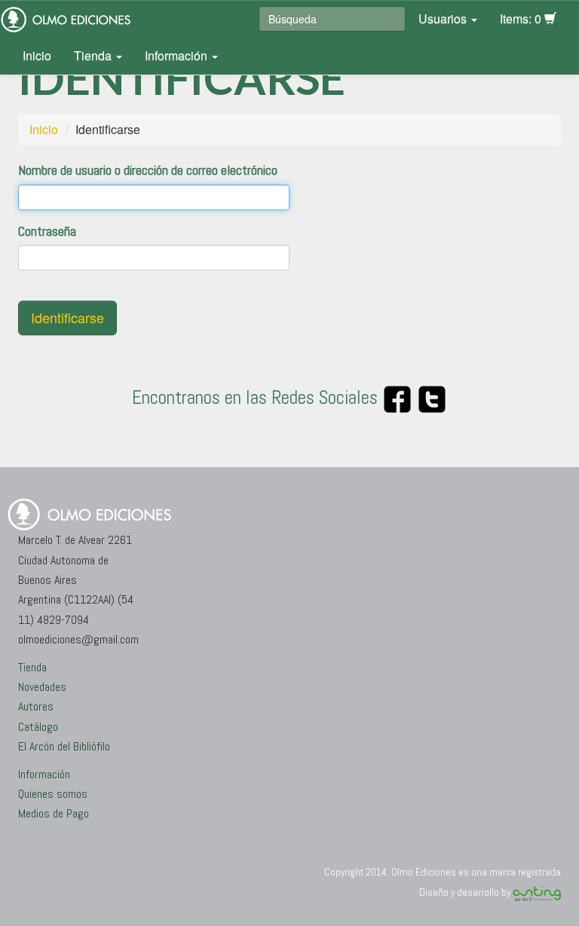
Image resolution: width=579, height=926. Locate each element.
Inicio (37, 55)
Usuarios (444, 18)
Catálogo (38, 727)
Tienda (94, 55)
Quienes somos (52, 794)
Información (177, 55)
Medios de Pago (53, 813)
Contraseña (47, 231)
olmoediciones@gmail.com (78, 639)
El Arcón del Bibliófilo (64, 746)
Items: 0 (522, 18)
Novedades (42, 687)
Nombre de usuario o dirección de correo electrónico (147, 170)
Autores (36, 706)
